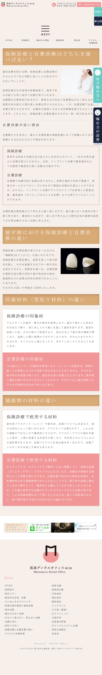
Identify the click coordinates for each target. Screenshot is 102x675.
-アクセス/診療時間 (14, 634)
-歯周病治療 (57, 590)
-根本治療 (9, 610)
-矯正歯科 (56, 598)
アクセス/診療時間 (93, 41)
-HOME (8, 586)
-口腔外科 (56, 618)
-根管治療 (56, 586)
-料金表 (55, 634)
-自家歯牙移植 (58, 622)
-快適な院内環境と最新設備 (18, 606)
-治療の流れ (10, 622)
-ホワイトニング (60, 614)
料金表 (77, 40)
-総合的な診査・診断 (15, 598)
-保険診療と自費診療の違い (18, 630)
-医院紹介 (9, 590)
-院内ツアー (10, 594)
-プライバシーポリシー (58, 643)
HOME (9, 40)
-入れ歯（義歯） (60, 610)
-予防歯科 (56, 594)
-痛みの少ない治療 (14, 614)
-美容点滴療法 (58, 630)
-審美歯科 (56, 602)
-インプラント (58, 606)
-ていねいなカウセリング (17, 602)
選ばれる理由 (43, 40)
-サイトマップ (40, 643)
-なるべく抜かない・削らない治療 (22, 618)
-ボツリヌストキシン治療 (64, 626)
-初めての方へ (11, 626)
